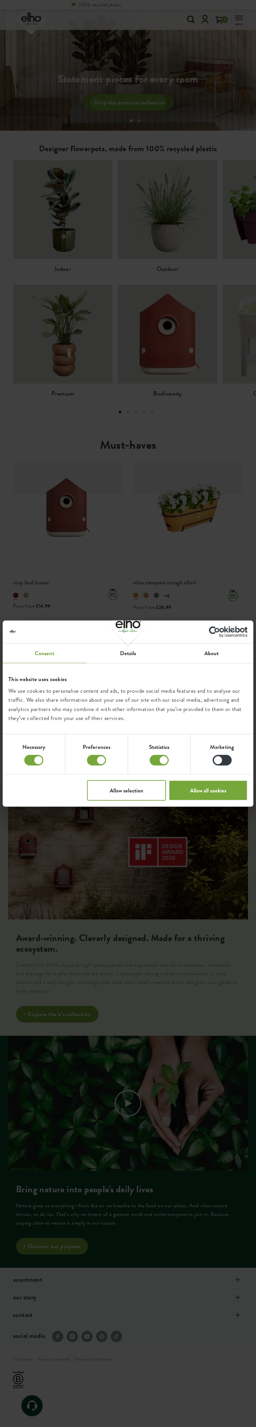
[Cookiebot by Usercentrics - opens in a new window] (218, 631)
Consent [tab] (44, 653)
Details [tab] (128, 653)
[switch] (96, 760)
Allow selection (126, 790)
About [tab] (211, 653)
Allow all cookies (208, 790)
